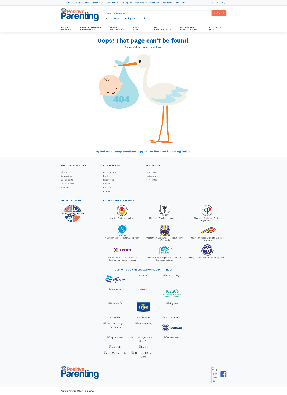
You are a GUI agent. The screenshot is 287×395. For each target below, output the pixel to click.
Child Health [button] (137, 28)
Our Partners (141, 2)
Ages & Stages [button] (65, 28)
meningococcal (131, 18)
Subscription (112, 2)
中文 (224, 2)
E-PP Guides (67, 2)
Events (86, 2)
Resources (97, 2)
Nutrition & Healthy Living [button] (189, 28)
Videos (106, 183)
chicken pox (115, 18)
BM (217, 2)
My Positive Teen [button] (215, 28)
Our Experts (126, 2)
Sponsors (155, 2)
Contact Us (180, 2)
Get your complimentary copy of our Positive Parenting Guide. (145, 151)
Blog (77, 2)
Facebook (151, 172)
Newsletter (151, 180)
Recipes (107, 187)
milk (144, 18)
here (159, 47)
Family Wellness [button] (116, 28)
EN (212, 2)
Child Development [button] (161, 28)
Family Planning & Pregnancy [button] (90, 28)
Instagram (151, 176)
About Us (167, 2)
